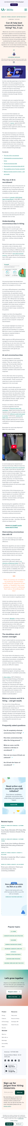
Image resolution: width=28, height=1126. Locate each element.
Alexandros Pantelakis (14, 57)
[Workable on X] (15, 1061)
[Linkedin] (14, 62)
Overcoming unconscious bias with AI (14, 166)
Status (3, 1046)
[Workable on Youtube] (12, 1061)
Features (4, 1018)
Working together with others (13, 944)
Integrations (4, 1024)
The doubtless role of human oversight (14, 169)
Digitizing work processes (13, 958)
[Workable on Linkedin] (5, 1061)
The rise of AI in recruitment (11, 155)
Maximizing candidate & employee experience (13, 949)
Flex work (13, 940)
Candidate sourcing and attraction (13, 935)
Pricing (3, 1015)
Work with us (5, 1037)
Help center (14, 1015)
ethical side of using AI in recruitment (14, 467)
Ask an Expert (20, 864)
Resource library (15, 1018)
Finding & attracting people (13, 954)
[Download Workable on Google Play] (10, 1071)
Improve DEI (13, 804)
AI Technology (5, 1021)
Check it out (14, 4)
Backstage (4, 1040)
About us (4, 1034)
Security (4, 1027)
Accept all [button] (9, 1124)
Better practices (21, 16)
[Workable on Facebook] (9, 1061)
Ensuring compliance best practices (14, 963)
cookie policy (21, 1118)
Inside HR (3, 16)
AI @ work (13, 931)
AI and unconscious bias (10, 163)
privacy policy (7, 1106)
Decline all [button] (18, 1124)
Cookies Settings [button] (14, 1120)
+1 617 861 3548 (14, 1052)
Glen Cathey (7, 677)
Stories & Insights (11, 16)
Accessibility (5, 1043)
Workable (12, 618)
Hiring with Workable (12, 825)
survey (12, 123)
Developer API (14, 1021)
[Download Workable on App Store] (10, 1066)
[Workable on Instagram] (19, 1061)
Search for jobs (15, 1024)
